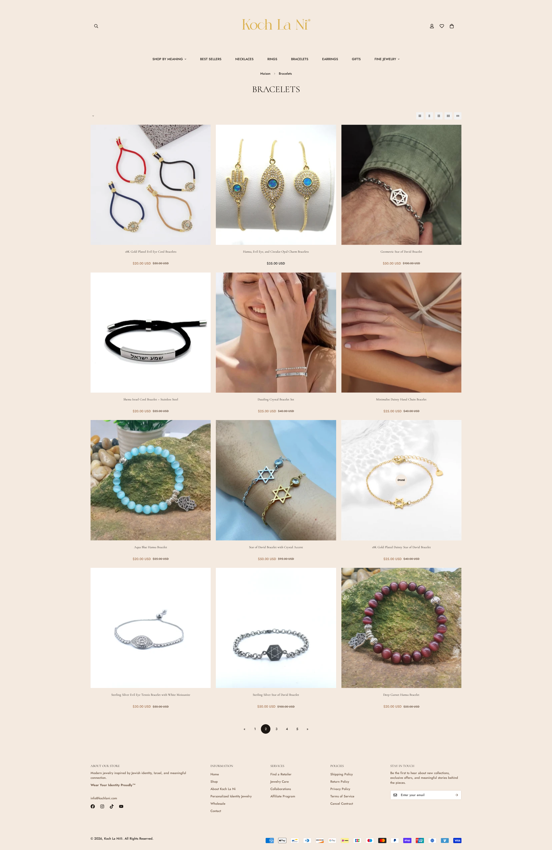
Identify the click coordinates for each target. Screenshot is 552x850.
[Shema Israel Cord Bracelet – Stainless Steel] (151, 332)
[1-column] (419, 116)
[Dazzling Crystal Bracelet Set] (276, 332)
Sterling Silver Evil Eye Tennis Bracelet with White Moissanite (150, 695)
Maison (265, 73)
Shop (214, 781)
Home (214, 774)
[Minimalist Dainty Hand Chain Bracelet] (401, 332)
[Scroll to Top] (544, 826)
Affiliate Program (282, 796)
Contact (215, 811)
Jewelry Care (279, 781)
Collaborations (280, 789)
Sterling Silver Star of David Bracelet (276, 695)
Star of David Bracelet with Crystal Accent (276, 547)
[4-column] (448, 116)
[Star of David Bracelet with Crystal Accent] (276, 480)
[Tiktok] (112, 806)
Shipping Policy (341, 774)
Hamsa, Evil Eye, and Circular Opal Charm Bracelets (276, 251)
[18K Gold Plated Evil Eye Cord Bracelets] (151, 185)
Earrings (330, 59)
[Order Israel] (276, 26)
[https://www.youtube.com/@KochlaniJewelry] (121, 806)
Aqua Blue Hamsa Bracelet (150, 547)
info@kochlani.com (104, 798)
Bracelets (299, 59)
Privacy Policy (340, 789)
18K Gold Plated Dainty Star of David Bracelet (401, 547)
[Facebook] (93, 806)
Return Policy (339, 781)
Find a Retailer (281, 774)
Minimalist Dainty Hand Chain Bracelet (401, 399)
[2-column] (429, 116)
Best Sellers (210, 59)
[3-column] (438, 116)
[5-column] (457, 116)
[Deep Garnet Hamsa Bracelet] (401, 628)
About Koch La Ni (223, 789)
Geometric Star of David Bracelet (401, 251)
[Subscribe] (456, 795)
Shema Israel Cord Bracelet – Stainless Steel (150, 399)
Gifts (356, 59)
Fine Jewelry (385, 59)
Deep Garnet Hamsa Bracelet (401, 695)
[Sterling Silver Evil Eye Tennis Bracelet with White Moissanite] (151, 628)
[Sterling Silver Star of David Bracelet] (276, 628)
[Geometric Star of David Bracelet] (401, 185)
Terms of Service (342, 796)
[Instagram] (102, 806)
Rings (272, 59)
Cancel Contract (341, 803)
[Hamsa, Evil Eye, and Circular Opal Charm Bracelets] (276, 185)
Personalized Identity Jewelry (231, 796)
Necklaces (244, 59)
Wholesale (217, 803)
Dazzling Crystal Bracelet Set (276, 399)
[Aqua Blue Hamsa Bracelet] (151, 480)
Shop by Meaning (167, 59)
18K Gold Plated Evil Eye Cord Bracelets (150, 251)
